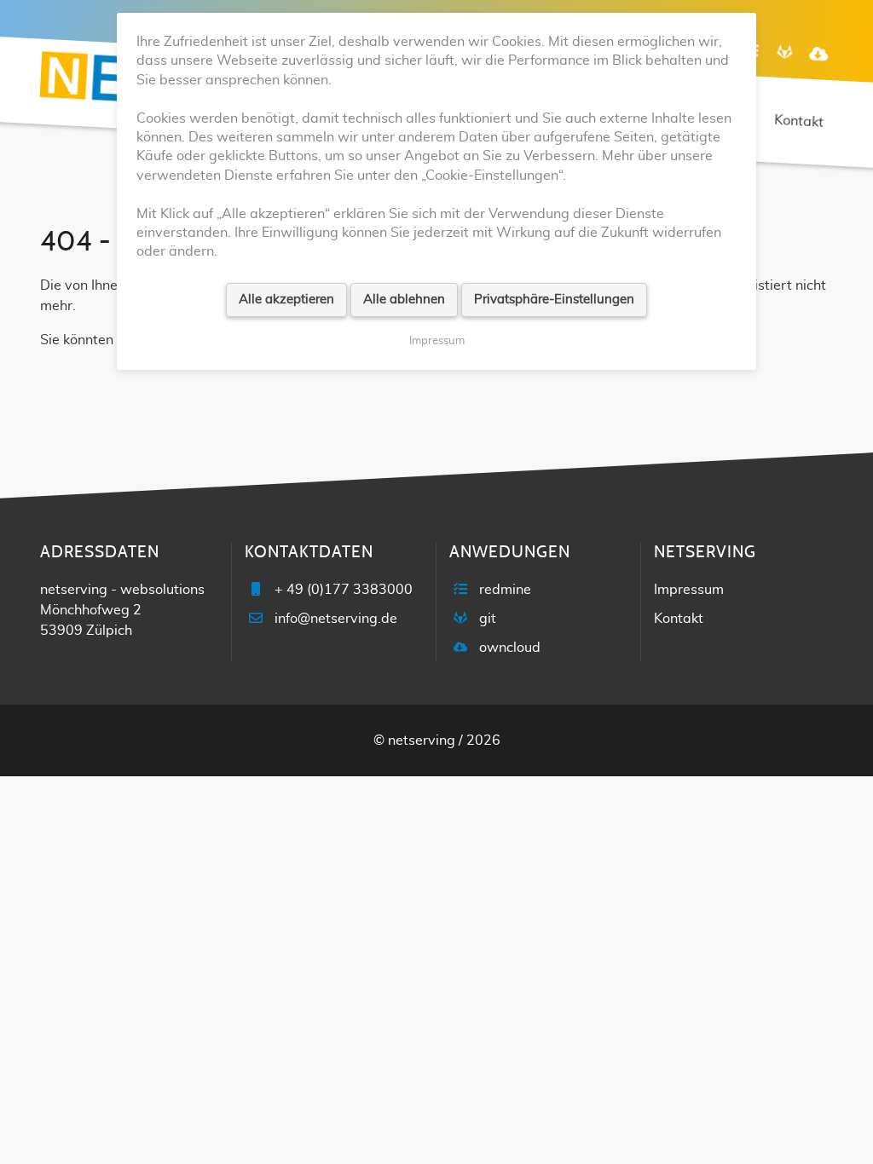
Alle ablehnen (404, 299)
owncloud (510, 647)
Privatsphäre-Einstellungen (554, 299)
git (487, 618)
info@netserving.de (336, 618)
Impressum (689, 589)
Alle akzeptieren (286, 299)
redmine (505, 589)
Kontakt (678, 618)
